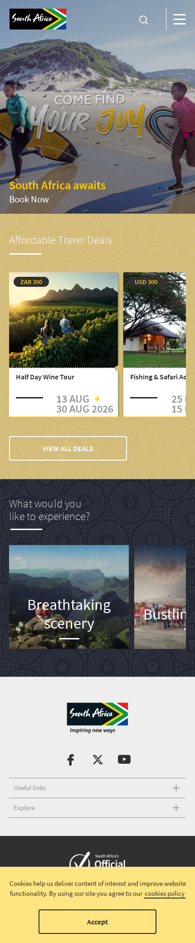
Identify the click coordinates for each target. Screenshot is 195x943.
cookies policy (165, 893)
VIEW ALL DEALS (68, 448)
